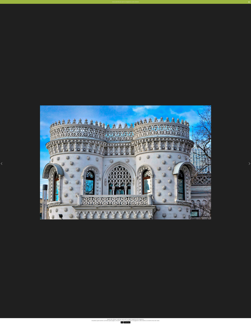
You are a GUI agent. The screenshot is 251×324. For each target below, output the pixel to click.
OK (122, 322)
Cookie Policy (127, 322)
